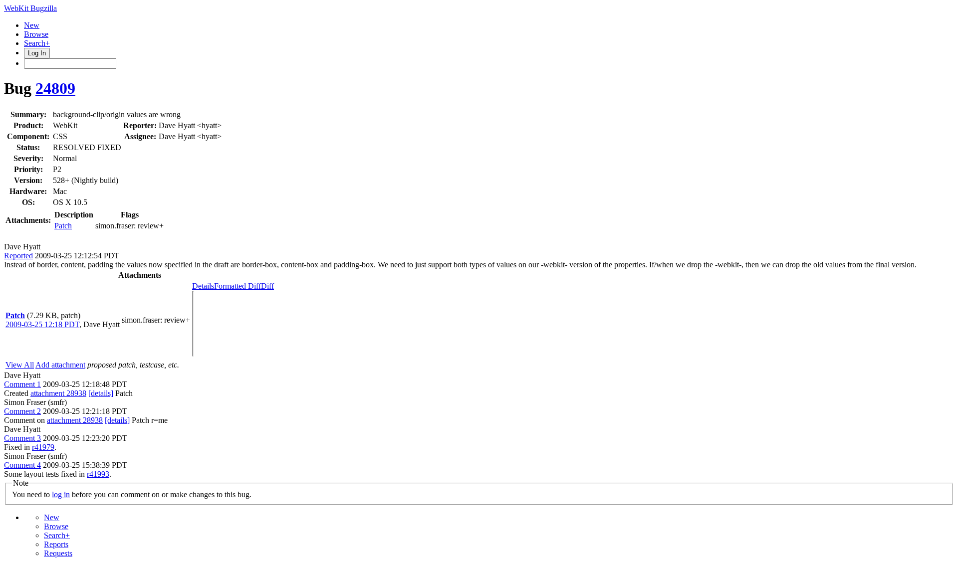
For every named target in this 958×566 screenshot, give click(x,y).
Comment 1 (22, 384)
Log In (37, 53)
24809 (55, 88)
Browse (36, 34)
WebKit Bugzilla (30, 8)
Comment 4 (22, 465)
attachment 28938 (58, 393)
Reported (18, 255)
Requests (58, 553)
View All (19, 365)
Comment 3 (22, 438)
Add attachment (60, 365)
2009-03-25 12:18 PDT (42, 324)
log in (61, 494)
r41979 (43, 447)
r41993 (98, 474)
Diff (267, 286)
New (31, 25)
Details (203, 286)
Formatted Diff (237, 286)
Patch (63, 225)
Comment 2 (22, 411)
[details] (100, 393)
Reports (56, 544)
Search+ (37, 43)
